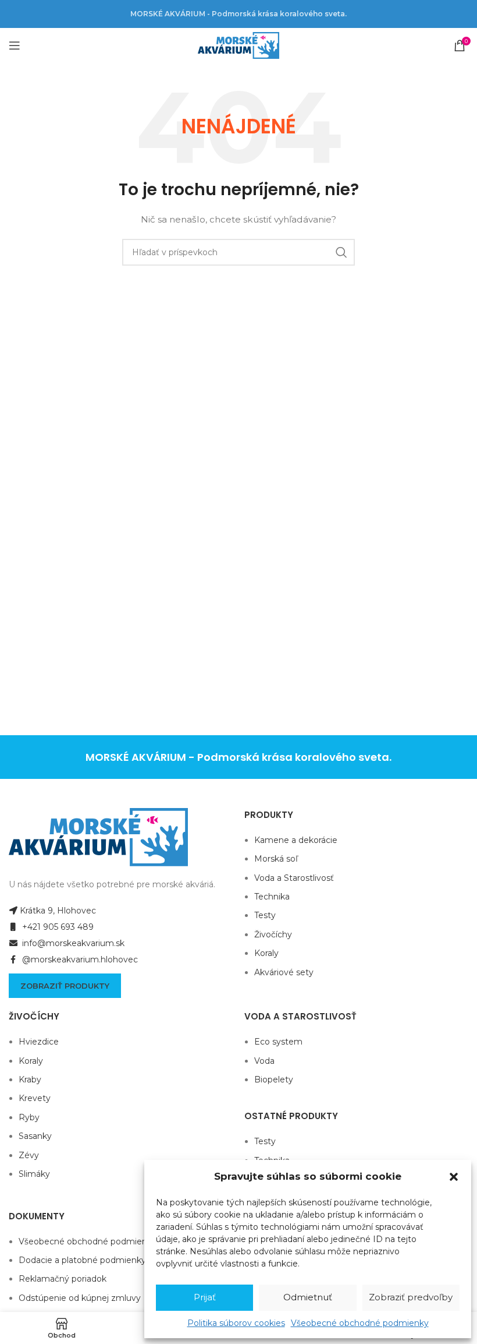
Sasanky (35, 1136)
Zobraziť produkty (64, 985)
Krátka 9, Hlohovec (58, 910)
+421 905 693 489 (57, 927)
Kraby (30, 1079)
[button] (454, 1177)
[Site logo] (238, 45)
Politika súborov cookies (236, 1323)
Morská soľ (276, 858)
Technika (272, 896)
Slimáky (34, 1174)
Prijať (205, 1297)
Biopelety (273, 1079)
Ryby (29, 1117)
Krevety (35, 1098)
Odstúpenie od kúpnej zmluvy (80, 1298)
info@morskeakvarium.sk (72, 943)
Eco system (278, 1041)
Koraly (266, 953)
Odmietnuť (307, 1297)
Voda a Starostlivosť (294, 878)
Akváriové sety (284, 972)
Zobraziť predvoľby (411, 1297)
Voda (264, 1061)
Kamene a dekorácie (295, 840)
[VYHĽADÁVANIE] (341, 252)
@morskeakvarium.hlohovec (79, 959)
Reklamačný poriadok (62, 1279)
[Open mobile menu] (14, 45)
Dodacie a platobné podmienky (82, 1260)
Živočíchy (273, 934)
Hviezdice (39, 1041)
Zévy (29, 1155)
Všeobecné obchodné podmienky (360, 1323)
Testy (265, 915)
